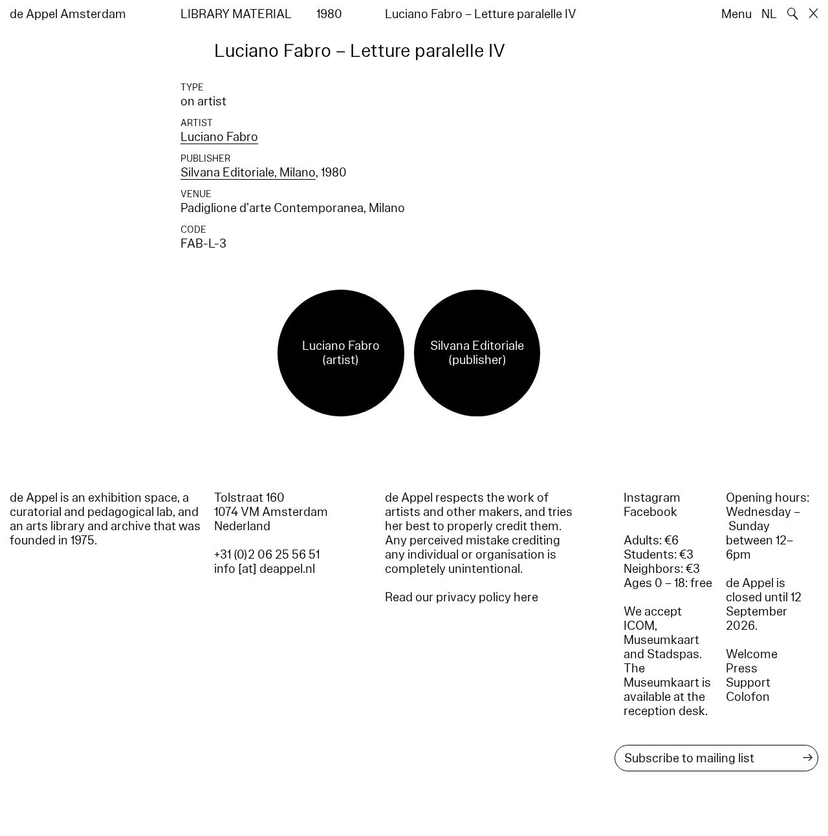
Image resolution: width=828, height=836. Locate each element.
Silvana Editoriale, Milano (248, 172)
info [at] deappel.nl (264, 569)
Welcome (752, 654)
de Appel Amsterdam (68, 14)
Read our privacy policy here (461, 597)
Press (741, 668)
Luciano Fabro (219, 137)
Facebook (650, 512)
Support (748, 682)
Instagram (652, 497)
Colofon (748, 697)
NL (769, 14)
